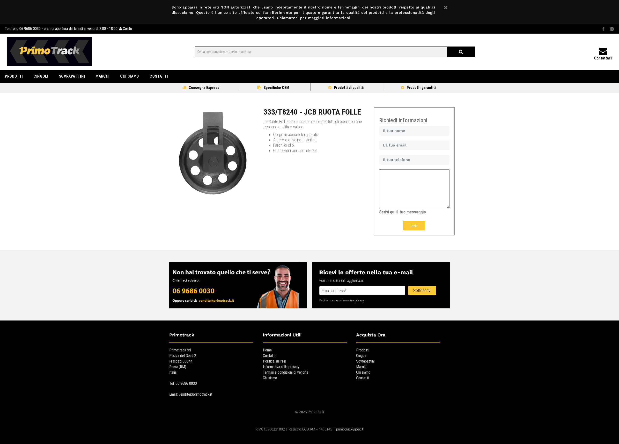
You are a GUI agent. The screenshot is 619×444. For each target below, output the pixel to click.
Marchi (361, 366)
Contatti (269, 355)
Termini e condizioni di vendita (285, 372)
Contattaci (603, 58)
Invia (414, 226)
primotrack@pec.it (349, 429)
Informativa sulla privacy (281, 366)
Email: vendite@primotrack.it (190, 394)
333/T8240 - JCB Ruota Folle (312, 111)
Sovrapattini (365, 361)
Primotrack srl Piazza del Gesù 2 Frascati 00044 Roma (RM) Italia (182, 361)
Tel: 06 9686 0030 (183, 383)
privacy (359, 300)
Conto (127, 28)
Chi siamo (270, 378)
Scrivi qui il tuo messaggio (402, 211)
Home (267, 350)
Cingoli (361, 355)
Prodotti (362, 350)
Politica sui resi (274, 361)
